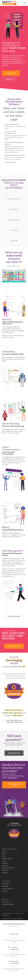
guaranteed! (12, 778)
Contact (3, 851)
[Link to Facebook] (25, 917)
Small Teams (5, 886)
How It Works (5, 863)
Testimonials (5, 891)
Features (4, 860)
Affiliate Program (5, 870)
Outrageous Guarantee (7, 858)
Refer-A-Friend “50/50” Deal (8, 867)
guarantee (15, 823)
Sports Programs (14, 220)
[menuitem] (24, 3)
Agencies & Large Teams (7, 888)
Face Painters (14, 230)
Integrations (4, 865)
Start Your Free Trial (6, 902)
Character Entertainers (14, 199)
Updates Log (5, 872)
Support (4, 853)
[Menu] (24, 3)
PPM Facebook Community (8, 904)
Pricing (3, 856)
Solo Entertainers (6, 883)
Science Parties (14, 209)
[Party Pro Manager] (11, 3)
